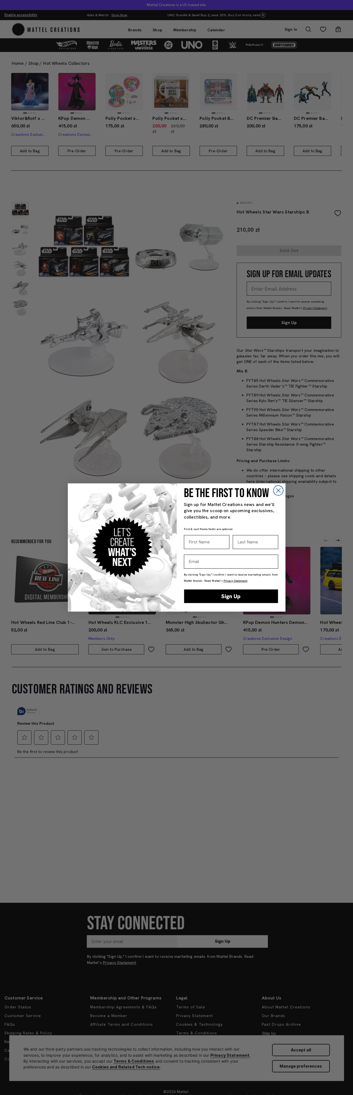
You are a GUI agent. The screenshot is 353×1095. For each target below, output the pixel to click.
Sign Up (231, 596)
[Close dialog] (278, 490)
